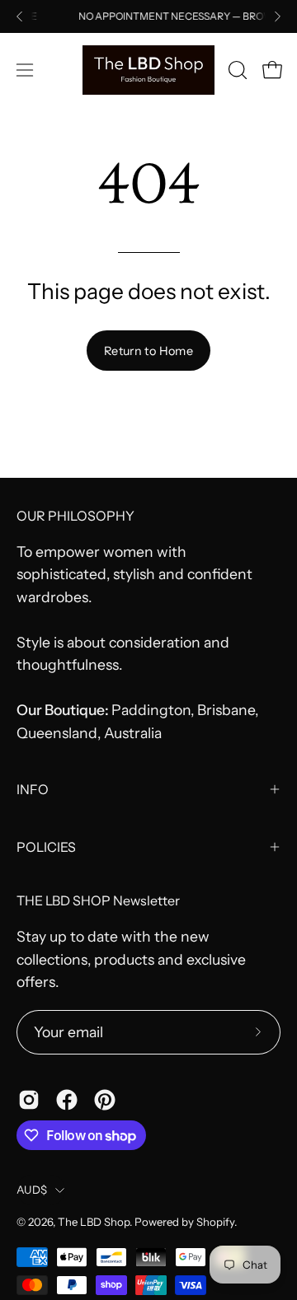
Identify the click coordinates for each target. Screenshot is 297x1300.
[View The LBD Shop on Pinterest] (104, 1099)
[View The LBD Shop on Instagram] (28, 1099)
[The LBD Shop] (148, 70)
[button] (236, 70)
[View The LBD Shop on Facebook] (66, 1099)
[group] (148, 16)
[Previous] (19, 16)
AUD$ (31, 1189)
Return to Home (148, 351)
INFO (32, 789)
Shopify (215, 1221)
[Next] (277, 16)
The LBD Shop (94, 1221)
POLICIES (46, 847)
